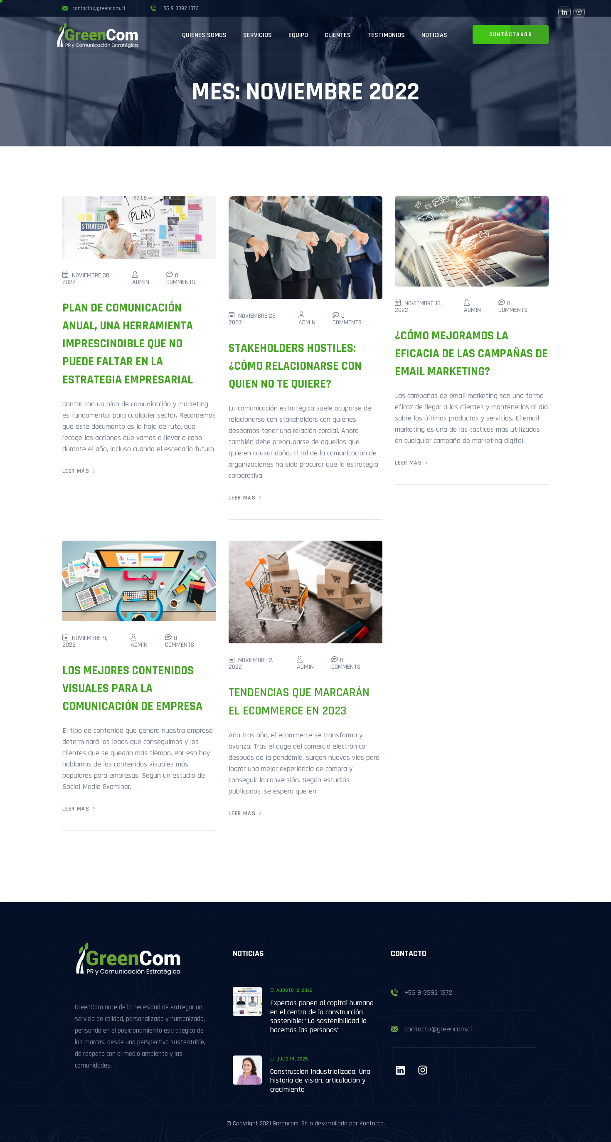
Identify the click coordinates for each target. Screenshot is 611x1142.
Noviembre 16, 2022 (418, 306)
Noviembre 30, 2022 (86, 279)
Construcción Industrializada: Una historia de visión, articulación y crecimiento (320, 1080)
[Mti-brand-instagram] (423, 1070)
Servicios (257, 35)
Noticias (434, 35)
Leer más (75, 471)
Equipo (298, 35)
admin (140, 282)
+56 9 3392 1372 (428, 992)
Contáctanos (510, 34)
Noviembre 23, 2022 (253, 319)
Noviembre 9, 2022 (84, 641)
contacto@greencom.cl (438, 1029)
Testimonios (386, 35)
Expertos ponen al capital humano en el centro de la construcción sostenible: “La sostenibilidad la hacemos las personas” (322, 1016)
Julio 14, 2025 (292, 1059)
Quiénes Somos (204, 35)
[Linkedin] (401, 1070)
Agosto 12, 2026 (294, 990)
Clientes (338, 35)
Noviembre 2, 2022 (251, 663)
